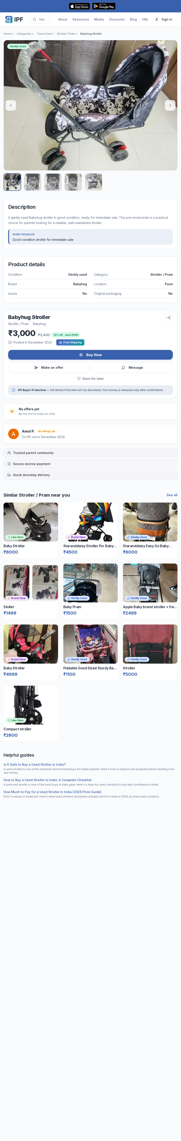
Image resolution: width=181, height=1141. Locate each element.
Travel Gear (44, 33)
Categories (24, 33)
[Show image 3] (53, 182)
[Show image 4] (73, 182)
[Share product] (169, 318)
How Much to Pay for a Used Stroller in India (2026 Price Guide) (53, 792)
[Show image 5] (93, 182)
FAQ (145, 19)
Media (99, 19)
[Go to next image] (170, 105)
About (62, 19)
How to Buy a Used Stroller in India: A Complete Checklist (48, 780)
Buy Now (94, 355)
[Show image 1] (12, 182)
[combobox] (40, 19)
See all (172, 495)
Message (136, 367)
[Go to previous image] (11, 105)
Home (7, 33)
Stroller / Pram (66, 33)
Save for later (93, 378)
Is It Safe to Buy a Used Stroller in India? (35, 764)
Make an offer (52, 367)
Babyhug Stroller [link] (91, 33)
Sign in (167, 19)
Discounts (117, 19)
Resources (81, 19)
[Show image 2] (32, 182)
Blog (133, 19)
